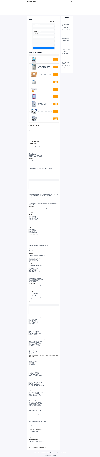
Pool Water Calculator (65, 53)
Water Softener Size (31, 1)
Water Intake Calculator (65, 67)
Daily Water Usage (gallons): (37, 31)
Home (71, 1)
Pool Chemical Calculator (65, 51)
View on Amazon (55, 60)
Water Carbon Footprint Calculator (65, 63)
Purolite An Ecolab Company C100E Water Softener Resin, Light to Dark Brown (44, 67)
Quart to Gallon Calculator (65, 55)
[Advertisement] (50, 9)
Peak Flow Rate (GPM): (36, 35)
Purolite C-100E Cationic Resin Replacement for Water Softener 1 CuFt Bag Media (45, 59)
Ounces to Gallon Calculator (66, 49)
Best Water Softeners (65, 27)
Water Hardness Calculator (66, 65)
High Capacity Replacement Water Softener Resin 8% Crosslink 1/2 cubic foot (45, 118)
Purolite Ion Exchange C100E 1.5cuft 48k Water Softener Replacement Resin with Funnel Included (45, 111)
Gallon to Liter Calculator (65, 40)
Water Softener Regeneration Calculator (66, 70)
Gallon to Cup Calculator (65, 38)
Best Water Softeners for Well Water (66, 25)
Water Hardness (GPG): (36, 24)
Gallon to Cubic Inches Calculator (66, 36)
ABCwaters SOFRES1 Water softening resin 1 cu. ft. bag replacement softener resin (45, 104)
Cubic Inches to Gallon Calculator (66, 29)
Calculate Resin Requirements (43, 47)
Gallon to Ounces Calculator (66, 42)
